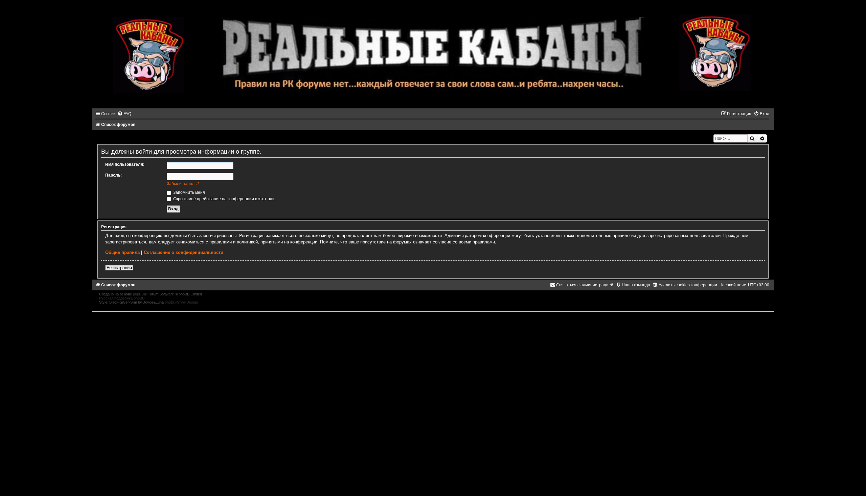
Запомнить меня (188, 192)
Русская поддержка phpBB (121, 298)
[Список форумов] (433, 54)
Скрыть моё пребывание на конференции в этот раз (223, 199)
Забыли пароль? (183, 183)
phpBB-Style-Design (181, 302)
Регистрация (119, 267)
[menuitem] (124, 113)
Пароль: (113, 175)
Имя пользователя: (124, 164)
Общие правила (122, 252)
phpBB (138, 294)
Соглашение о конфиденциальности (183, 252)
